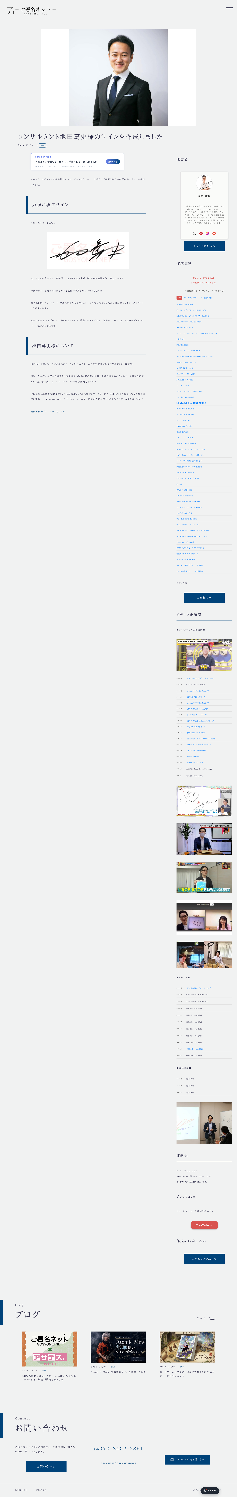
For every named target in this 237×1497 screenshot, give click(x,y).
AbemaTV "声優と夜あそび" (198, 691)
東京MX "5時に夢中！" (196, 697)
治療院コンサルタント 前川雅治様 (188, 501)
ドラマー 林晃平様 (183, 385)
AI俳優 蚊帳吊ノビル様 (185, 368)
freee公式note (193, 756)
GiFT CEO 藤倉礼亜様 (185, 408)
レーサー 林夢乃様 (183, 420)
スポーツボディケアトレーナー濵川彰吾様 (198, 298)
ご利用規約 (41, 1490)
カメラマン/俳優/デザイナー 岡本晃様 (190, 565)
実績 (42, 145)
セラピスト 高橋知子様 (184, 513)
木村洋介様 (181, 339)
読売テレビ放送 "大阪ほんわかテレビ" (200, 721)
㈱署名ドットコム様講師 (195, 1049)
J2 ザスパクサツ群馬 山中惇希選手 (189, 461)
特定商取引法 (21, 1490)
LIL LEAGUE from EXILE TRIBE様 (191, 403)
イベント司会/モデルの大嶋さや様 (188, 350)
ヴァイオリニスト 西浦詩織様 (186, 443)
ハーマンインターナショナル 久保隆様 (189, 507)
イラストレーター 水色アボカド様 (188, 478)
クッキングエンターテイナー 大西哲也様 (190, 455)
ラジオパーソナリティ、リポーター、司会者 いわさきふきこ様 (197, 333)
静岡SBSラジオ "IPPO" (196, 733)
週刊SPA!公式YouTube (196, 750)
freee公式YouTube (195, 762)
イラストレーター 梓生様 (185, 437)
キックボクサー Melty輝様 (186, 374)
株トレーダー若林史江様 (185, 327)
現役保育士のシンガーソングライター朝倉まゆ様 (193, 316)
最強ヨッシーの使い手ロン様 (186, 362)
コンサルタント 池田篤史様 (186, 559)
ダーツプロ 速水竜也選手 (185, 472)
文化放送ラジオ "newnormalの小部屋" (201, 738)
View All (202, 1318)
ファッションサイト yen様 (185, 542)
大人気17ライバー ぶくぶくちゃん (188, 524)
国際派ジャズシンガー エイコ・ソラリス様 (190, 548)
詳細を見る (112, 161)
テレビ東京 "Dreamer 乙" (197, 715)
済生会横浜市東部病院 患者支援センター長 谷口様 (195, 356)
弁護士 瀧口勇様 (182, 432)
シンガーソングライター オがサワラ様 (189, 391)
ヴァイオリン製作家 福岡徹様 (187, 519)
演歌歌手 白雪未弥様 (184, 490)
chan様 (179, 484)
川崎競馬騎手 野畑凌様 (185, 379)
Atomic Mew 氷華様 (185, 304)
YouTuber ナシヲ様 (184, 426)
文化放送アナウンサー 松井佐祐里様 (189, 466)
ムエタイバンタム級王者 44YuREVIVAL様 (192, 536)
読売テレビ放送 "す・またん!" (197, 709)
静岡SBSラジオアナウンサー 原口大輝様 (191, 449)
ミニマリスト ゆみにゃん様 (185, 397)
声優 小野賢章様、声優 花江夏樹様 (189, 321)
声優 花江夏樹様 (182, 345)
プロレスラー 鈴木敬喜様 (185, 414)
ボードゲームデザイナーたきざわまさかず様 (191, 310)
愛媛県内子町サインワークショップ (199, 988)
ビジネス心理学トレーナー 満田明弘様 (190, 571)
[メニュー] (229, 9)
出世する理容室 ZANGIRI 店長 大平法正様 (193, 530)
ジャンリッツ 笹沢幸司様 (185, 495)
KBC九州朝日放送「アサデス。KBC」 (200, 678)
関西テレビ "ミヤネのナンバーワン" (199, 744)
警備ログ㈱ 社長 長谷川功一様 (188, 553)
